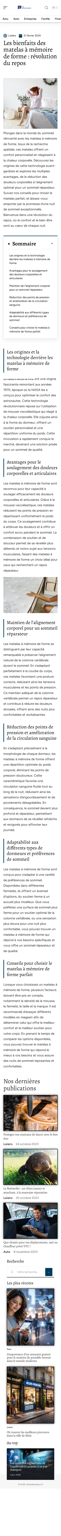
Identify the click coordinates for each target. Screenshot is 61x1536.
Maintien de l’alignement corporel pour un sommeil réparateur (29, 287)
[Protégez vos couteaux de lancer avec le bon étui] (30, 1113)
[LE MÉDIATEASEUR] (24, 7)
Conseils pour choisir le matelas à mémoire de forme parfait (29, 329)
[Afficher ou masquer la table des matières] (44, 244)
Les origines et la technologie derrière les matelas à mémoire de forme (29, 259)
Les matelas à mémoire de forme (18, 379)
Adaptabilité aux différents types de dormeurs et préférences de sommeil (29, 316)
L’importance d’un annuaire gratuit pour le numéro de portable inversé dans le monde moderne (29, 1357)
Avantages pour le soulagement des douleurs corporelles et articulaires (28, 274)
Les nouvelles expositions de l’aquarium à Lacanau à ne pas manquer (28, 1466)
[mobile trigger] (6, 7)
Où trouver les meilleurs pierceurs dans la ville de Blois (28, 1434)
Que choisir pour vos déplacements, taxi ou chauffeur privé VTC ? (30, 1244)
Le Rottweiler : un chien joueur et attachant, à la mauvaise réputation (25, 1190)
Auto (6, 1251)
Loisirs (7, 1144)
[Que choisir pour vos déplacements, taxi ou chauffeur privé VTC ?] (30, 1220)
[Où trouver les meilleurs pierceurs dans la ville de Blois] (30, 1395)
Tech (9, 1349)
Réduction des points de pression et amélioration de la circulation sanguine (29, 301)
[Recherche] (46, 7)
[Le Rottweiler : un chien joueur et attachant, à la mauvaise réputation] (30, 1167)
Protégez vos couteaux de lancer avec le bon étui (30, 1136)
